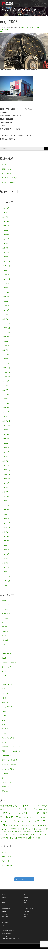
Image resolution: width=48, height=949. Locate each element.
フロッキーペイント (9, 684)
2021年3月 (5, 403)
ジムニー (20, 813)
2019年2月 (5, 514)
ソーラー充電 (40, 817)
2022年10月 (6, 332)
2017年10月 (6, 585)
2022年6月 (5, 350)
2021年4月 (5, 399)
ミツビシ (5, 680)
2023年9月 (5, 288)
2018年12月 (6, 523)
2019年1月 (5, 519)
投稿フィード (6, 856)
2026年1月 (5, 239)
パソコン (26, 825)
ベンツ (4, 698)
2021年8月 (5, 385)
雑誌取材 (5, 640)
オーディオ (4, 900)
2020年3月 (5, 456)
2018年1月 (5, 572)
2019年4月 (5, 505)
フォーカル (32, 825)
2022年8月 (5, 341)
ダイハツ (5, 689)
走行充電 (37, 838)
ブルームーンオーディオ (21, 829)
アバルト (5, 631)
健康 (4, 838)
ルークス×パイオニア (9, 178)
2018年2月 (5, 567)
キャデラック (6, 667)
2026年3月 (5, 230)
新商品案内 (5, 787)
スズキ (4, 676)
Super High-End (6, 936)
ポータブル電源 (22, 831)
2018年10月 (6, 532)
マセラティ (5, 716)
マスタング (5, 605)
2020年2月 (5, 461)
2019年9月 (5, 483)
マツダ (4, 671)
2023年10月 (6, 283)
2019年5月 (5, 501)
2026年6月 (5, 217)
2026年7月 (5, 212)
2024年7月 (5, 270)
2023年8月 (5, 292)
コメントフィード (8, 861)
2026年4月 (5, 226)
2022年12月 (6, 323)
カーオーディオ (7, 755)
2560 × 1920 (25, 27)
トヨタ (4, 733)
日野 (3, 645)
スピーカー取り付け (35, 813)
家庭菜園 (20, 838)
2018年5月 (5, 554)
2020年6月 (5, 443)
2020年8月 (5, 434)
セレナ (21, 817)
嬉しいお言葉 (6, 173)
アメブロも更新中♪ (6, 908)
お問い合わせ (5, 916)
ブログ (3, 902)
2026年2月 (5, 235)
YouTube (5, 609)
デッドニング (10, 821)
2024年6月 (5, 275)
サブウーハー (10, 813)
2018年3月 (5, 563)
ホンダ (4, 724)
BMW (3, 720)
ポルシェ (5, 622)
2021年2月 (5, 408)
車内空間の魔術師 (6, 933)
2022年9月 (5, 337)
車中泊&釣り (6, 613)
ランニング (13, 834)
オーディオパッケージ (7, 928)
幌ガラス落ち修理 (8, 738)
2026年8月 (5, 208)
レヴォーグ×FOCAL (9, 182)
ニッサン (5, 693)
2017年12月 (6, 576)
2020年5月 (5, 448)
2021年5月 (5, 394)
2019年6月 (5, 496)
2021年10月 (6, 377)
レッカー (38, 834)
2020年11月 (6, 421)
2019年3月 (5, 510)
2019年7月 (5, 492)
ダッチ (4, 636)
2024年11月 (6, 261)
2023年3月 (5, 310)
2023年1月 (5, 319)
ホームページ (40, 829)
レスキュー (30, 834)
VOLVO (4, 627)
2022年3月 (5, 354)
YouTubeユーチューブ (37, 806)
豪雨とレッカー (7, 169)
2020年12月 (6, 416)
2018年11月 (6, 527)
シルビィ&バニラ (8, 707)
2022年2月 (5, 359)
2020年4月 (5, 452)
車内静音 (5, 702)
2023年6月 (5, 301)
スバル (4, 711)
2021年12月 (6, 368)
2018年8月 (5, 541)
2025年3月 (5, 257)
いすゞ (4, 649)
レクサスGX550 (21, 834)
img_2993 (35, 27)
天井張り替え (6, 742)
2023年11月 (6, 279)
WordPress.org (7, 865)
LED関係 (5, 773)
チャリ (46, 817)
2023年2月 (5, 314)
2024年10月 (6, 266)
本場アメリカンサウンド (8, 930)
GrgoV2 (24, 805)
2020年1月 (5, 465)
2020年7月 (5, 439)
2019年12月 (6, 470)
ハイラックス (10, 825)
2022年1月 (5, 363)
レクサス (5, 618)
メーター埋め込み (39, 831)
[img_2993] (24, 50)
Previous (4, 29)
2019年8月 (5, 487)
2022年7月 (5, 346)
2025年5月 (5, 248)
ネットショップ (5, 914)
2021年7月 (5, 390)
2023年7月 (5, 297)
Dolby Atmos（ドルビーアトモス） (10, 938)
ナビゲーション (7, 782)
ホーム (3, 894)
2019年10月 (6, 479)
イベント (5, 778)
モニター (5, 658)
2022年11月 (6, 328)
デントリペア (32, 821)
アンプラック (14, 809)
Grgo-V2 (17, 806)
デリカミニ (5, 164)
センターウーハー (29, 817)
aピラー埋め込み (7, 806)
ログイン (5, 852)
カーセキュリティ (8, 769)
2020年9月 (5, 430)
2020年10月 (6, 425)
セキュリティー (9, 816)
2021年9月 (5, 381)
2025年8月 (5, 243)
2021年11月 (6, 372)
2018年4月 (5, 558)
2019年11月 (6, 474)
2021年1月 (5, 412)
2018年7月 (5, 545)
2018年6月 (5, 550)
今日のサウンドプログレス (11, 751)
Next (2, 31)
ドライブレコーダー (9, 764)
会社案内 (4, 897)
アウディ (5, 729)
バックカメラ (18, 825)
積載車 (4, 600)
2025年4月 (5, 252)
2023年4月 (5, 306)
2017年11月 (6, 581)
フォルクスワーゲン (9, 662)
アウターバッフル (5, 809)
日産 (24, 838)
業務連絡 (5, 791)
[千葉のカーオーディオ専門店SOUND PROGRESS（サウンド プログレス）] (7, 3)
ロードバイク (6, 653)
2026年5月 (5, 221)
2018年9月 (5, 536)
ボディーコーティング (9, 760)
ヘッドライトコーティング (11, 747)
